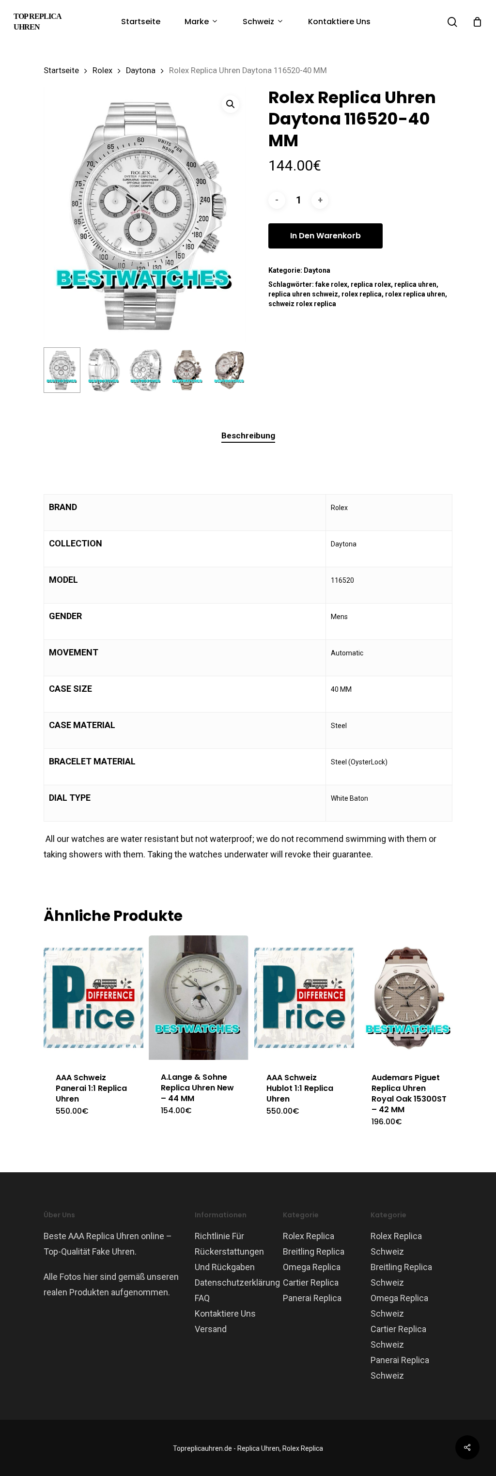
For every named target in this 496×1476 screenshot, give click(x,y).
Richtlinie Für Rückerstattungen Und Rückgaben (229, 1251)
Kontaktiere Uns (225, 1313)
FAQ (202, 1298)
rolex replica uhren (415, 294)
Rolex (102, 70)
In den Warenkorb (325, 235)
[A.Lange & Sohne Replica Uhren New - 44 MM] (198, 997)
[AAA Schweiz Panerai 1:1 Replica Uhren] (93, 997)
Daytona (140, 70)
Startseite (61, 70)
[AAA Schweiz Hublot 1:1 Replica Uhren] (304, 997)
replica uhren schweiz (303, 294)
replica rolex (371, 284)
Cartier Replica (311, 1282)
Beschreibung (248, 435)
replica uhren (415, 284)
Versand (211, 1329)
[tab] (248, 436)
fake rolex (331, 284)
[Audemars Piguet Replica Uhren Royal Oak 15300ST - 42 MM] (409, 997)
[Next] (232, 370)
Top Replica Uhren (37, 21)
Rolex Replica (308, 1236)
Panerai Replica (312, 1298)
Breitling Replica (313, 1251)
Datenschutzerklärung (237, 1282)
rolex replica (361, 294)
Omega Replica (312, 1267)
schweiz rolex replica (302, 304)
